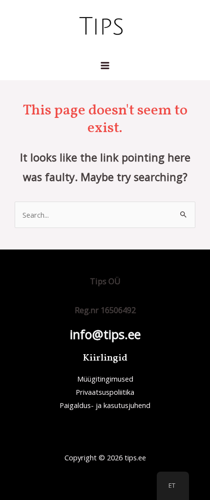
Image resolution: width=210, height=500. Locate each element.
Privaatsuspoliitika (105, 392)
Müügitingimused (105, 379)
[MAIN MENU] (105, 65)
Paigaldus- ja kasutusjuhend (105, 405)
